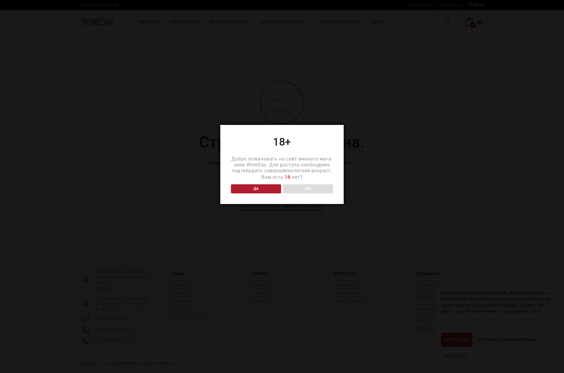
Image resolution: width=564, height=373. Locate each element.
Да (256, 189)
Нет (308, 189)
